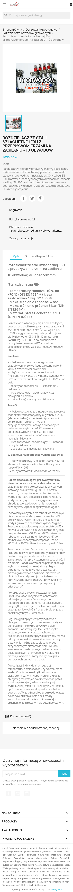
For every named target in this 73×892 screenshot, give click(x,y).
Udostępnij (23, 198)
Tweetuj (32, 198)
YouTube (17, 793)
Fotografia (56, 889)
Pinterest (40, 198)
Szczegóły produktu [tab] (39, 256)
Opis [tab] (16, 256)
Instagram (27, 793)
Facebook (8, 793)
